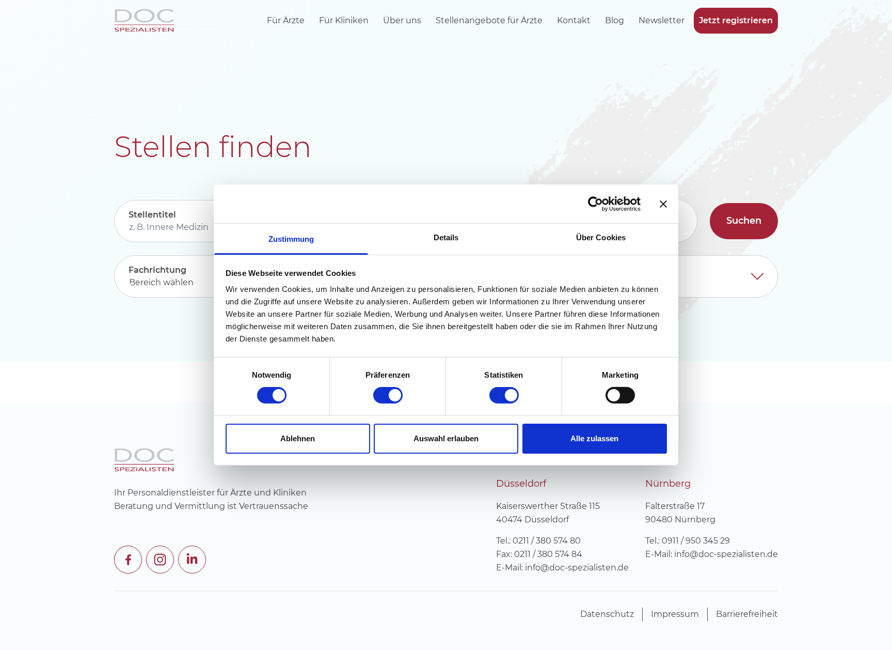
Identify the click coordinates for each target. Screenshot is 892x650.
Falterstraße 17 (675, 506)
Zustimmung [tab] (291, 239)
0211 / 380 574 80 (547, 541)
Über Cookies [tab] (601, 237)
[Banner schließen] (663, 203)
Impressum (675, 614)
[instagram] (159, 558)
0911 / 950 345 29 (696, 541)
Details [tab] (446, 237)
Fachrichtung (157, 270)
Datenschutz (607, 614)
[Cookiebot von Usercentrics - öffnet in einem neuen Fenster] (595, 203)
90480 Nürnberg (680, 519)
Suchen (743, 220)
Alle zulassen (594, 438)
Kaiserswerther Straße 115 (548, 506)
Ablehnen (297, 438)
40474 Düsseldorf (532, 519)
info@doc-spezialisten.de (577, 567)
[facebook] (127, 558)
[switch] (388, 395)
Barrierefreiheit (747, 614)
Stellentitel (152, 215)
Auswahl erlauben (446, 438)
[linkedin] (191, 558)
